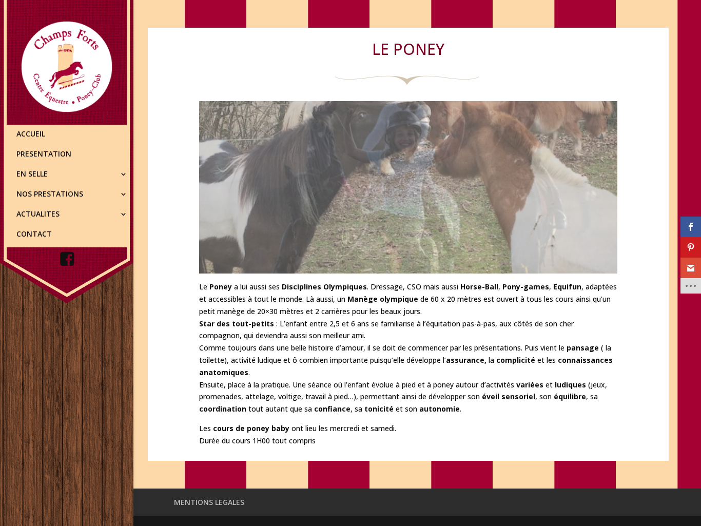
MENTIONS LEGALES (209, 502)
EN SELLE (32, 174)
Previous (181, 184)
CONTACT (34, 234)
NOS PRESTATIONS (49, 194)
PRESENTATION (43, 154)
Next (635, 184)
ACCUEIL (30, 134)
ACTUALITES (38, 214)
